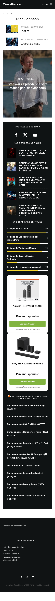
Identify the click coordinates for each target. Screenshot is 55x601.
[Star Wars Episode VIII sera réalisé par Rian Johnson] (27, 84)
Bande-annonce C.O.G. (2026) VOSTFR (26, 424)
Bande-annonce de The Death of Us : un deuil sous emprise (33, 153)
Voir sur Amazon (27, 324)
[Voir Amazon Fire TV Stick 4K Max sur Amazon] (27, 290)
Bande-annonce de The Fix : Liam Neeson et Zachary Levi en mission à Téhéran (33, 167)
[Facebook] (21, 577)
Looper (24, 31)
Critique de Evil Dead (17, 228)
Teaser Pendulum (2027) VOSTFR (23, 465)
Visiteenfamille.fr (10, 560)
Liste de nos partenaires (13, 547)
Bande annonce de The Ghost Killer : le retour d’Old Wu (32, 195)
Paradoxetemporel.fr (12, 557)
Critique (24, 27)
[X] (27, 577)
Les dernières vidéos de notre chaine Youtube (28, 397)
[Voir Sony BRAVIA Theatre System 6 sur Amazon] (27, 348)
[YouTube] (33, 577)
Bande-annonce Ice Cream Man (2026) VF (27, 416)
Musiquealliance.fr (11, 554)
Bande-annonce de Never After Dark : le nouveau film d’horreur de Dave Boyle (32, 210)
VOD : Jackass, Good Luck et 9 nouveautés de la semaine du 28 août (32, 181)
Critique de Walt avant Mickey (21, 248)
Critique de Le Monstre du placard (24, 267)
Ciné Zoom (8, 550)
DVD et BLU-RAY (27, 40)
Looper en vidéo (30, 44)
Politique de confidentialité (14, 526)
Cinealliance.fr (13, 4)
